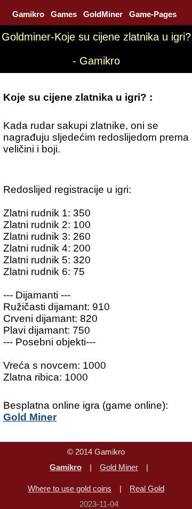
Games (64, 14)
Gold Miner (119, 467)
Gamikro (28, 14)
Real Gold (147, 488)
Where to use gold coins (69, 488)
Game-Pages (153, 14)
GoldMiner (103, 14)
